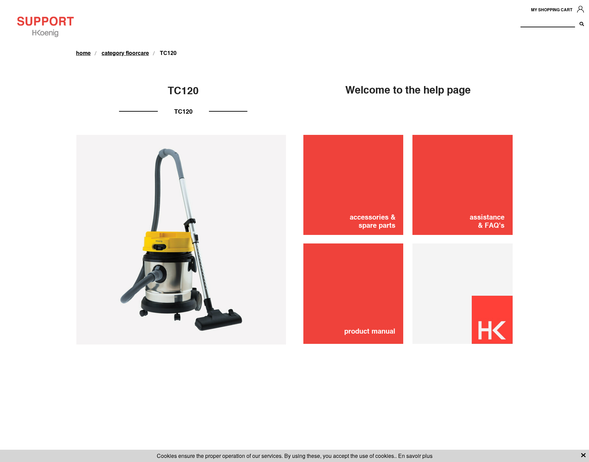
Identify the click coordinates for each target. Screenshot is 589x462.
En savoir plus (415, 456)
